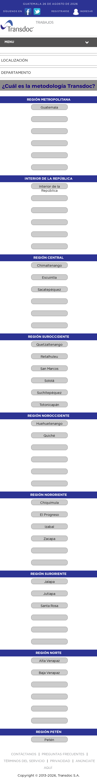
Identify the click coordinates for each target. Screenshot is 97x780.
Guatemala (49, 107)
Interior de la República (49, 187)
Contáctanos (24, 754)
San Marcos (49, 368)
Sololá (49, 381)
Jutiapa (49, 594)
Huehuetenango (49, 423)
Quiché (49, 435)
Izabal (49, 527)
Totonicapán (49, 405)
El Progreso (49, 515)
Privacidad (60, 761)
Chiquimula (49, 502)
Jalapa (49, 582)
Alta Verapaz (49, 661)
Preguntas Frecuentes (63, 754)
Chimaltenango (49, 265)
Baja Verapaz (49, 673)
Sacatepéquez (49, 289)
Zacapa (49, 539)
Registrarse (60, 11)
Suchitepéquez (49, 393)
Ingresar (86, 11)
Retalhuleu (49, 356)
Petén (49, 740)
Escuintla (49, 277)
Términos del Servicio (25, 761)
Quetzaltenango (49, 344)
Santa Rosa (49, 606)
